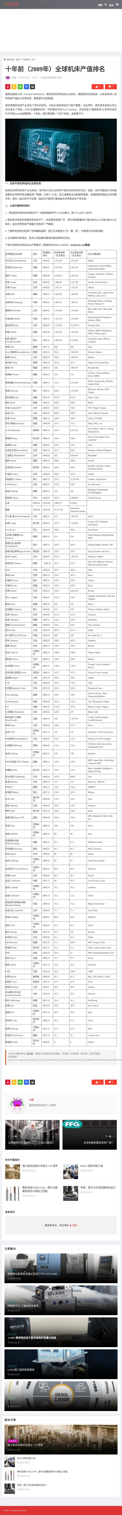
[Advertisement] (61, 31)
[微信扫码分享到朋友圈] (20, 86)
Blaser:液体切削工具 (91, 1166)
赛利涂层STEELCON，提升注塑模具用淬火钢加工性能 (42, 1472)
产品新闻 (25, 59)
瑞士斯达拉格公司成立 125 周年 (40, 1166)
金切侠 (30, 1054)
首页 (18, 59)
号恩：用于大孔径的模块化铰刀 (98, 1187)
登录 (74, 1225)
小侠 (14, 78)
